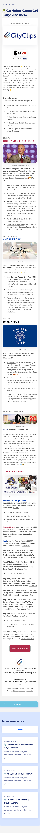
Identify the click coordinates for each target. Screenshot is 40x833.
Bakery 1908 (11, 363)
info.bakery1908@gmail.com (23, 396)
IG (18, 394)
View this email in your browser (20, 23)
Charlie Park (16, 279)
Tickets (16, 508)
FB (24, 394)
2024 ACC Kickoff (20, 187)
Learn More (7, 536)
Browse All (20, 729)
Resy (25, 272)
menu (9, 307)
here (21, 221)
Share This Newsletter (20, 648)
